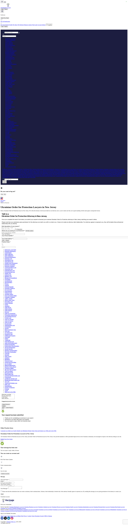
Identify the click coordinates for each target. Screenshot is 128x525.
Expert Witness (8, 86)
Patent (6, 118)
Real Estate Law (9, 150)
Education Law (9, 85)
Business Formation (10, 52)
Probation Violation (9, 81)
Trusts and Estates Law (10, 158)
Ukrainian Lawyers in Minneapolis (77, 509)
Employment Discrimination (12, 125)
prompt (7, 240)
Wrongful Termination (10, 130)
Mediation (7, 137)
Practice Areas (6, 242)
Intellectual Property (10, 116)
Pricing (9, 516)
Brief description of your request (11, 226)
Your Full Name (6, 234)
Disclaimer (37, 516)
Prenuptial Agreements (10, 97)
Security (42, 516)
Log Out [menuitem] (50, 24)
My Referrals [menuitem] (21, 24)
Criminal (7, 70)
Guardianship (8, 161)
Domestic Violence (9, 73)
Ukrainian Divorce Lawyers (58, 507)
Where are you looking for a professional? (13, 230)
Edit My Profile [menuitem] (8, 24)
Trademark (7, 120)
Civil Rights (8, 65)
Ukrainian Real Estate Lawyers (117, 507)
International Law (9, 121)
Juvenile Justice (9, 78)
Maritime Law (8, 62)
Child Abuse (8, 90)
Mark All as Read (5, 18)
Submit (3, 406)
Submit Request (9, 407)
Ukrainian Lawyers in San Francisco (13, 511)
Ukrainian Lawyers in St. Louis (29, 511)
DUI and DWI (8, 74)
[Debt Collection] (8, 398)
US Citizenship (8, 113)
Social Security (8, 128)
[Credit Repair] (8, 397)
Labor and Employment (10, 122)
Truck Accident (9, 148)
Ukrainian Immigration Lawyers (85, 507)
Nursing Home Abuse (10, 144)
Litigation (7, 136)
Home (2, 197)
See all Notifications (5, 21)
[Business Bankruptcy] (8, 396)
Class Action (8, 134)
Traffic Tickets (8, 82)
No (4, 194)
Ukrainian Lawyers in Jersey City (60, 509)
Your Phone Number (8, 235)
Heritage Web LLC (11, 521)
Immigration (8, 108)
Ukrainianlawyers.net (6, 7)
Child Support (8, 93)
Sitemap (50, 516)
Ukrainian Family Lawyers (71, 507)
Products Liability (9, 145)
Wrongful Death (9, 149)
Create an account (5, 473)
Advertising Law (9, 48)
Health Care (8, 60)
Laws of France (9, 102)
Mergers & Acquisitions (10, 64)
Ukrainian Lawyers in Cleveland (30, 509)
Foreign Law (8, 100)
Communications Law (10, 54)
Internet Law (8, 61)
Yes (2, 194)
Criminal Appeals (9, 72)
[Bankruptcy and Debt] (8, 394)
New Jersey (3, 200)
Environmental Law (10, 58)
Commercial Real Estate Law (12, 152)
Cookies (29, 516)
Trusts (6, 165)
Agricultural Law (9, 49)
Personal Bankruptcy (10, 45)
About (2, 516)
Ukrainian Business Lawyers (31, 507)
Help (22, 516)
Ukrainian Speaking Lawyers (19, 508)
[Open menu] (2, 2)
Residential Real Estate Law (12, 156)
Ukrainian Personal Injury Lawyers (101, 507)
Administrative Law (10, 106)
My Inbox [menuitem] (15, 24)
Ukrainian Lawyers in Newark (92, 509)
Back (3, 407)
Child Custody (8, 92)
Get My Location (29, 230)
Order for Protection (10, 96)
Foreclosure (8, 153)
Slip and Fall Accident (10, 146)
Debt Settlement (9, 44)
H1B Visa (7, 112)
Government (8, 105)
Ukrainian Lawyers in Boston (16, 509)
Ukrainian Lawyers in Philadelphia (108, 509)
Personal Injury (8, 138)
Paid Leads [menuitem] (34, 24)
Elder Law (7, 160)
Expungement (8, 76)
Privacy (7, 69)
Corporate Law (8, 56)
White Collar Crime (10, 84)
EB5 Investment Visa (10, 110)
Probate (7, 164)
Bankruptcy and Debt (10, 38)
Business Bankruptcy (10, 40)
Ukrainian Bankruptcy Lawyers (16, 507)
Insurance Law (8, 114)
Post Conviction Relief (10, 80)
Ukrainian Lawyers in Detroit (45, 509)
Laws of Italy (8, 104)
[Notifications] (2, 11)
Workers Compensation (10, 129)
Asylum (7, 109)
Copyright (7, 117)
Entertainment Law (9, 57)
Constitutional (8, 66)
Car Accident (8, 141)
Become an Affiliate (16, 516)
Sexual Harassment (9, 126)
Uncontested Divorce (10, 98)
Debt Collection (9, 42)
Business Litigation (9, 53)
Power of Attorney (9, 162)
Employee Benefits (9, 124)
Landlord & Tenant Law (11, 154)
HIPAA (46, 516)
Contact (5, 516)
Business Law (8, 46)
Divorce (7, 94)
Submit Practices (6, 404)
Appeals (7, 133)
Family (7, 88)
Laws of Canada (9, 101)
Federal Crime (8, 77)
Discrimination (8, 68)
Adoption (7, 89)
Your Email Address (7, 238)
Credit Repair (8, 41)
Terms (33, 516)
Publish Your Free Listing (7, 439)
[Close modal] (2, 441)
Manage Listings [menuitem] (28, 24)
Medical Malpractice (10, 142)
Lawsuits (7, 132)
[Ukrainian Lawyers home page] (8, 6)
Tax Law (7, 157)
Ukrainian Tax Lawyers (6, 508)
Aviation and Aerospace (11, 50)
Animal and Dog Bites (10, 140)
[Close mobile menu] (5, 2)
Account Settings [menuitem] (42, 24)
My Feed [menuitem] (3, 24)
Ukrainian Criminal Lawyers (44, 507)
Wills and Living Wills (10, 166)
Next (3, 240)
